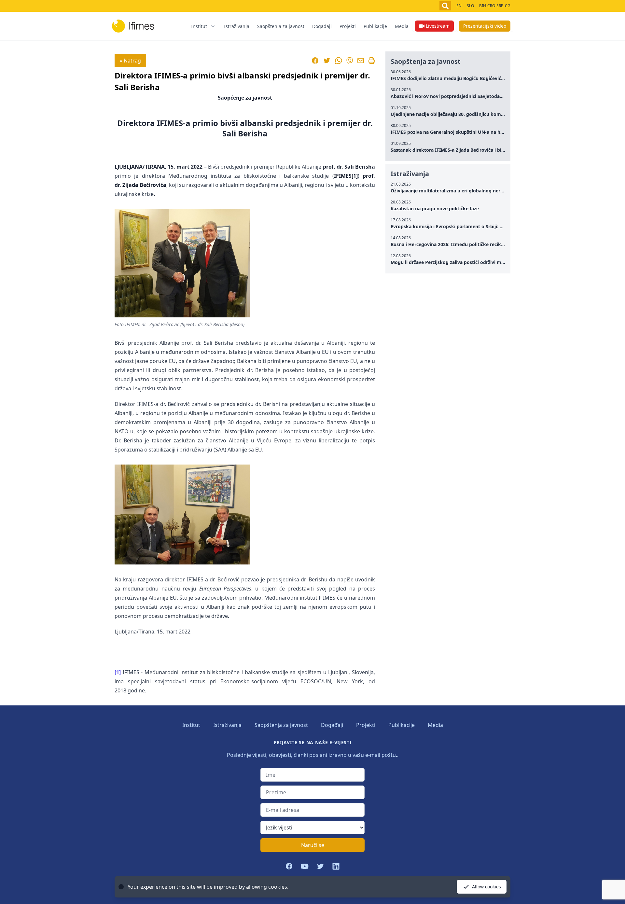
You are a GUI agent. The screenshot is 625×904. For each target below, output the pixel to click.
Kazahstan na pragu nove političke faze (435, 208)
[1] (118, 672)
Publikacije (375, 26)
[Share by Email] (361, 60)
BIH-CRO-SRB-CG (494, 5)
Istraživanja (236, 26)
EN (459, 5)
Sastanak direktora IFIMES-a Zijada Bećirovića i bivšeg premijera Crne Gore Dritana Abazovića (496, 150)
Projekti (348, 26)
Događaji (322, 26)
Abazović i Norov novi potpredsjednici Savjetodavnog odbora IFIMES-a (470, 96)
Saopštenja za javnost (280, 26)
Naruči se (312, 845)
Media (402, 26)
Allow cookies (486, 886)
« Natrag (130, 60)
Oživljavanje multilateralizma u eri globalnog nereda (449, 191)
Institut (191, 725)
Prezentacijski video (484, 26)
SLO (470, 5)
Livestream (438, 26)
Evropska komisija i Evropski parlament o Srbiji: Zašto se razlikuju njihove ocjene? (483, 226)
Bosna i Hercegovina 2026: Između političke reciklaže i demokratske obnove (476, 244)
